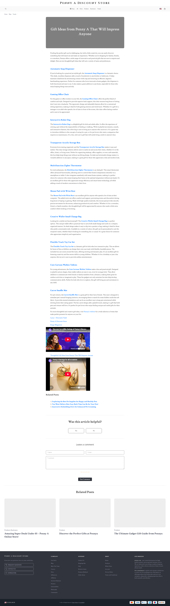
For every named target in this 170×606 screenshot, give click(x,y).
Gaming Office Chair (59, 94)
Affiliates (53, 578)
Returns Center (82, 569)
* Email (89, 452)
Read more (93, 9)
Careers (53, 569)
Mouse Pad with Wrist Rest (62, 191)
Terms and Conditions (111, 575)
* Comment (50, 458)
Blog (10, 14)
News (81, 9)
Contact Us (81, 560)
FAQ (79, 566)
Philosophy (54, 589)
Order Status (81, 575)
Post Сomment (85, 479)
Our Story (53, 560)
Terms (73, 602)
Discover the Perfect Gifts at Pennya (78, 533)
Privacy (76, 602)
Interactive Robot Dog (60, 119)
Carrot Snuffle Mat (58, 290)
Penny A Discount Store (58, 321)
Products (86, 9)
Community (54, 592)
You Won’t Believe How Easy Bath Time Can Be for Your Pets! (75, 404)
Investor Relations (56, 581)
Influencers (54, 575)
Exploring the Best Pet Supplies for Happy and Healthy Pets (74, 401)
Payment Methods (83, 572)
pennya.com (138, 560)
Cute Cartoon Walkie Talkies (63, 264)
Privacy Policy (109, 572)
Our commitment (139, 570)
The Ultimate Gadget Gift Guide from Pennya (138, 533)
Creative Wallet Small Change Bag (65, 216)
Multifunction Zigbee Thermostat (66, 165)
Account (107, 569)
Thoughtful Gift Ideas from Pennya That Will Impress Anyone (71, 355)
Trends (99, 9)
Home (5, 14)
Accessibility (81, 602)
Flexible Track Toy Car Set (62, 242)
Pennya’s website (89, 311)
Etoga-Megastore (56, 325)
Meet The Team (55, 566)
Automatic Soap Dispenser (62, 68)
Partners (53, 584)
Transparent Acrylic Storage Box (65, 142)
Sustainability (54, 586)
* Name (49, 452)
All (77, 9)
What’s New (108, 566)
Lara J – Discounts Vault (58, 318)
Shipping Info (82, 563)
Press (52, 572)
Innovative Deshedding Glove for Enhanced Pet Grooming (74, 407)
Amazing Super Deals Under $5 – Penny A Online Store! (26, 535)
